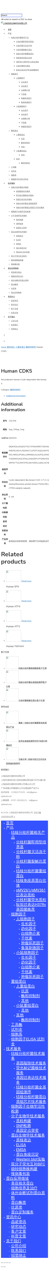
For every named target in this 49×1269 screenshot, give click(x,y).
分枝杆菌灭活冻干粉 (24, 46)
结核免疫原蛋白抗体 (24, 58)
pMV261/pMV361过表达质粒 (27, 62)
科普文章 (14, 313)
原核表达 (19, 236)
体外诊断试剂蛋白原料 (20, 280)
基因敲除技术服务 (23, 191)
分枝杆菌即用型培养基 (25, 42)
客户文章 (14, 309)
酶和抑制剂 (25, 143)
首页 (9, 29)
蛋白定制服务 (16, 292)
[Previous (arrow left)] (2, 1266)
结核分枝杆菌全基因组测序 (26, 203)
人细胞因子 (20, 78)
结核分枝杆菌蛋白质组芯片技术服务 (30, 208)
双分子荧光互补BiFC (19, 256)
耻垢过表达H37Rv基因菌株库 (27, 70)
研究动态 (14, 305)
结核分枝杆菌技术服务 (20, 187)
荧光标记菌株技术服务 (25, 195)
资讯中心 (11, 297)
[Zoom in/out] (10, 1262)
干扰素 (23, 94)
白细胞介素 (25, 90)
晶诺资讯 (14, 301)
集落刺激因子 (26, 102)
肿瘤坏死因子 (26, 98)
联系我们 (14, 325)
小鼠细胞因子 (21, 106)
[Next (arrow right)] (5, 1266)
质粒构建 (19, 220)
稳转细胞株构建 (17, 260)
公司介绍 (14, 321)
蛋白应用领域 (13, 268)
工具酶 (13, 167)
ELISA (18, 240)
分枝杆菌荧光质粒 (23, 66)
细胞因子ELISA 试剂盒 (19, 179)
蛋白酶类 (14, 284)
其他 (23, 147)
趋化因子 (24, 86)
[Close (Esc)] (2, 1262)
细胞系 (13, 175)
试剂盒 (13, 171)
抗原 (23, 139)
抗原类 (13, 288)
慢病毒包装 (15, 264)
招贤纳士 (14, 329)
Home (3, 347)
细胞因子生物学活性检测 (20, 212)
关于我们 (11, 317)
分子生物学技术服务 (19, 216)
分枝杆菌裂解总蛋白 (24, 50)
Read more (26, 581)
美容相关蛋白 (16, 272)
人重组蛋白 (20, 135)
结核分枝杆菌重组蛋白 (25, 54)
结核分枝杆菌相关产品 (20, 38)
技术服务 (11, 183)
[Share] (5, 1262)
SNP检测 (19, 224)
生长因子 (24, 82)
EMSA (18, 244)
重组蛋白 (14, 131)
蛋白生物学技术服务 (19, 232)
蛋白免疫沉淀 (21, 248)
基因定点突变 (21, 228)
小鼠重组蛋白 (21, 151)
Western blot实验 (23, 252)
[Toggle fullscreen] (7, 1262)
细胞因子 (14, 74)
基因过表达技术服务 (24, 199)
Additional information (16, 395)
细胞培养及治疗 (17, 276)
